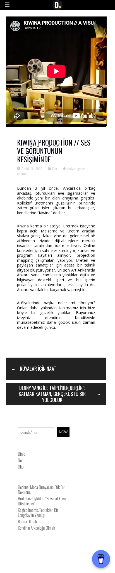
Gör (54, 168)
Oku (21, 466)
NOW (63, 432)
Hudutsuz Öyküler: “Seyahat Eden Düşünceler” (42, 501)
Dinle (21, 454)
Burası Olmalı (27, 521)
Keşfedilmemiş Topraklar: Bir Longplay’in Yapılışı (38, 512)
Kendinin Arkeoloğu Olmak (36, 528)
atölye (71, 168)
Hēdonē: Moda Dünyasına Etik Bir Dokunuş (41, 489)
